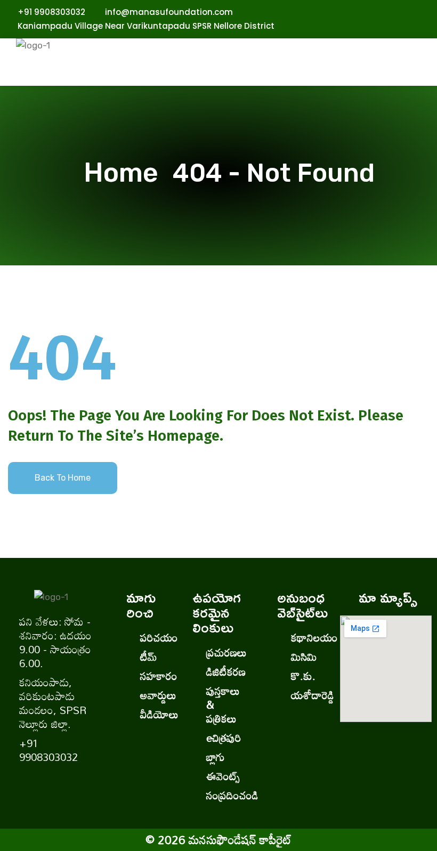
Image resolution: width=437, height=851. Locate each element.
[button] (255, 75)
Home (127, 173)
